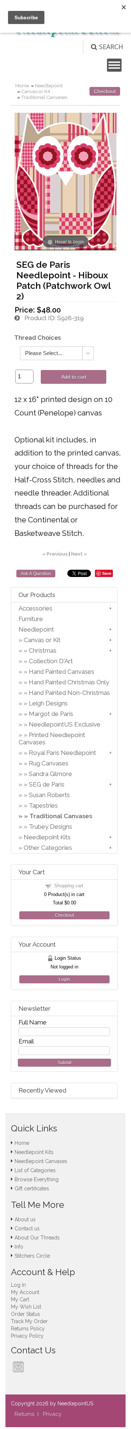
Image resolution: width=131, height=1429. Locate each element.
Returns (24, 1414)
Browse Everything (37, 1179)
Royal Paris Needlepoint (62, 752)
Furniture (31, 618)
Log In (18, 1285)
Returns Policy (28, 1329)
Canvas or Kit (35, 91)
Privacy (52, 1414)
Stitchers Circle (32, 1256)
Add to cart (73, 376)
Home (22, 85)
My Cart (20, 1299)
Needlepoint (49, 85)
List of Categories (35, 1170)
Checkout (105, 91)
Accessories (35, 608)
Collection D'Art (51, 661)
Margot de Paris (51, 713)
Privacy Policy (27, 1336)
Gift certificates (32, 1188)
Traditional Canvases (44, 97)
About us (25, 1219)
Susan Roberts (49, 795)
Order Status (25, 1314)
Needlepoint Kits (47, 837)
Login (64, 979)
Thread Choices (37, 337)
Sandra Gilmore (50, 773)
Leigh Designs (48, 703)
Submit (64, 1062)
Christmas (42, 650)
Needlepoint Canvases (41, 1161)
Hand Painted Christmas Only (69, 682)
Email (26, 1041)
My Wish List (26, 1307)
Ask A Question (36, 574)
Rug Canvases (48, 763)
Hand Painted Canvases (61, 671)
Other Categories (48, 847)
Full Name (33, 1022)
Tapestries (43, 805)
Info (19, 1247)
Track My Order (29, 1321)
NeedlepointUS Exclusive (64, 724)
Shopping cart (68, 885)
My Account (25, 1292)
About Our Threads (37, 1238)
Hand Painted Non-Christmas (69, 692)
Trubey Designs (50, 826)
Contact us (27, 1228)
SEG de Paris (46, 784)
